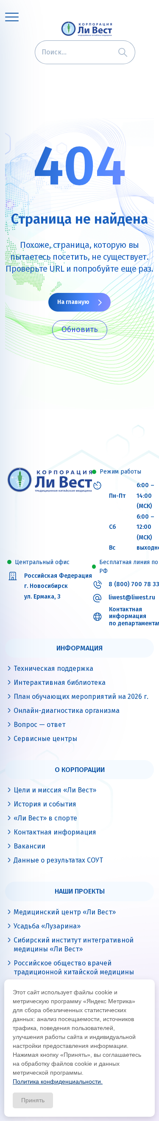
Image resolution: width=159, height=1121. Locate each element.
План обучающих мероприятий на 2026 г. (81, 696)
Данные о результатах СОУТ (58, 860)
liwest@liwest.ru (132, 597)
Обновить (79, 329)
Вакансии (29, 846)
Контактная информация (55, 832)
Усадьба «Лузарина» (47, 926)
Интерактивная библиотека (60, 682)
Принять (33, 1100)
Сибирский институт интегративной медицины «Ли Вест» (74, 944)
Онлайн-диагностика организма (67, 711)
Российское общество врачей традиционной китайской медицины (74, 967)
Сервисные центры (45, 739)
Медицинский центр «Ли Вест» (65, 912)
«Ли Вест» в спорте (45, 818)
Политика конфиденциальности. (58, 1081)
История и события (45, 804)
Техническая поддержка (53, 668)
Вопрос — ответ (39, 725)
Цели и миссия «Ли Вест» (55, 790)
